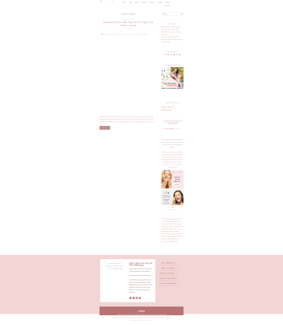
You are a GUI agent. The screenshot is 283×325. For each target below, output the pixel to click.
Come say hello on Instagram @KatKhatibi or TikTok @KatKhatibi (141, 314)
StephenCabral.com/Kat (169, 164)
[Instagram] (130, 298)
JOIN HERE (178, 129)
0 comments (128, 28)
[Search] (181, 14)
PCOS (124, 19)
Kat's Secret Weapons (168, 108)
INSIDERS (160, 2)
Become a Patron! (172, 210)
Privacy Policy (149, 320)
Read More (105, 128)
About (131, 2)
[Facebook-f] (133, 298)
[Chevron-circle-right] (140, 298)
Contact (167, 5)
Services (152, 2)
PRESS (141, 311)
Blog (136, 2)
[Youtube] (136, 298)
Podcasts (144, 2)
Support (167, 2)
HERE (143, 320)
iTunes (163, 91)
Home (124, 2)
